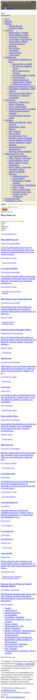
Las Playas (9, 30)
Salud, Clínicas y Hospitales (20, 167)
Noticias (8, 23)
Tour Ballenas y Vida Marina (24, 185)
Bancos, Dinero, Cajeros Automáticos (18, 163)
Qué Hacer (9, 120)
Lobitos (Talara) (15, 53)
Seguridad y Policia (16, 169)
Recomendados (11, 615)
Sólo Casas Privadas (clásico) (20, 93)
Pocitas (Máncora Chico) (19, 35)
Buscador (8, 21)
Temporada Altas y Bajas (19, 160)
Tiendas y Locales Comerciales (20, 195)
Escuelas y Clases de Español (20, 138)
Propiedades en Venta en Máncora (18, 637)
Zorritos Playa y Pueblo (18, 41)
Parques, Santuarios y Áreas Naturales (20, 630)
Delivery (12, 129)
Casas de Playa (19, 178)
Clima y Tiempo (11, 624)
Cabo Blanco (14, 50)
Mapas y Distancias (16, 104)
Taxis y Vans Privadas (21, 189)
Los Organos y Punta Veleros (20, 39)
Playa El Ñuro (14, 48)
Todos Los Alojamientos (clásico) (22, 86)
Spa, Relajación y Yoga (18, 136)
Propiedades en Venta (13, 201)
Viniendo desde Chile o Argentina (22, 109)
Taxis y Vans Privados (17, 106)
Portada (8, 608)
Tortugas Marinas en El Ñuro (20, 140)
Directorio (13, 174)
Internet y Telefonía (17, 171)
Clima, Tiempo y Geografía (20, 158)
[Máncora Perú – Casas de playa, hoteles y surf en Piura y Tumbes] (3, 13)
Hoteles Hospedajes (20, 176)
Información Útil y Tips (14, 154)
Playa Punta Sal (19, 77)
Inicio (7, 19)
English (9, 8)
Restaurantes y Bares (17, 127)
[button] (5, 15)
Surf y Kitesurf (15, 131)
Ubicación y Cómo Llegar (19, 102)
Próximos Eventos (16, 28)
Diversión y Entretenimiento (20, 151)
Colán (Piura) (14, 55)
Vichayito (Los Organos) (19, 37)
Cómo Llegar (10, 100)
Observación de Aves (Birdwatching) (17, 148)
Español (5, 5)
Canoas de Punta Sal (17, 44)
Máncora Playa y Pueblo (18, 32)
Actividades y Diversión (14, 617)
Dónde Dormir (10, 57)
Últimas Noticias (15, 26)
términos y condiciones (25, 663)
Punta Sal (12, 46)
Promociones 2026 (12, 198)
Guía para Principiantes (18, 156)
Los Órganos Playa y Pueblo (24, 75)
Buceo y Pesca (14, 133)
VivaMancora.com (8, 690)
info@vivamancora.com (15, 697)
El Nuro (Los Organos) (22, 84)
